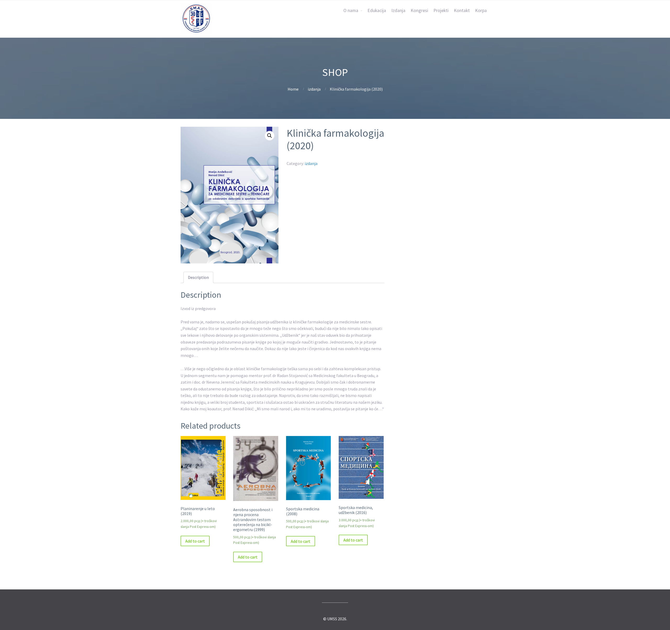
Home (293, 89)
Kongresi (419, 10)
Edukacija (376, 10)
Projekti (441, 10)
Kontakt (462, 10)
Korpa (481, 10)
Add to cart (195, 541)
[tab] (198, 277)
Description (198, 277)
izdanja (314, 89)
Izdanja (398, 10)
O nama (350, 10)
